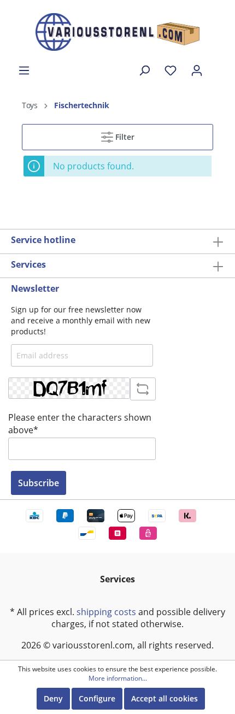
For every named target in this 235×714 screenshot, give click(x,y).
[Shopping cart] (217, 66)
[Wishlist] (170, 70)
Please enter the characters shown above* (79, 423)
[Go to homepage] (117, 32)
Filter (123, 137)
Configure (97, 698)
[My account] (197, 70)
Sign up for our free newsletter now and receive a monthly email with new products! (80, 320)
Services (28, 264)
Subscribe (38, 483)
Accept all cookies (164, 698)
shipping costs (106, 612)
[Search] (144, 70)
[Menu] (24, 70)
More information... (118, 678)
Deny (53, 698)
